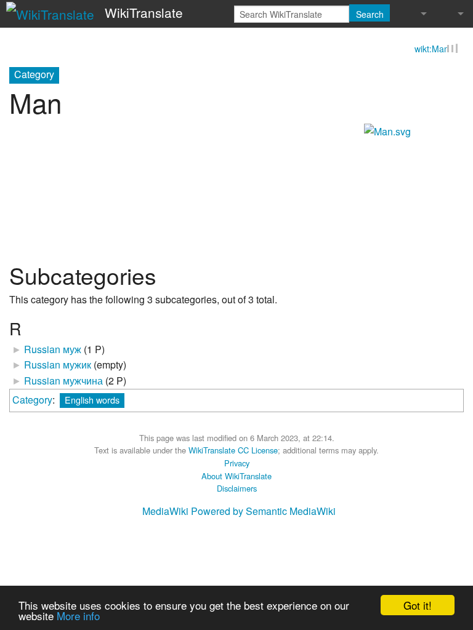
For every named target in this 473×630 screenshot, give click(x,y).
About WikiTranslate (236, 476)
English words (92, 399)
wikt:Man (431, 48)
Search (370, 14)
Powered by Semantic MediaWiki (263, 511)
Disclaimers (237, 488)
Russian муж (52, 349)
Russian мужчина (63, 380)
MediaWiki (165, 511)
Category (32, 400)
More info (78, 615)
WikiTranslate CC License (233, 450)
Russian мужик (57, 364)
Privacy (236, 463)
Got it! (417, 605)
